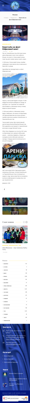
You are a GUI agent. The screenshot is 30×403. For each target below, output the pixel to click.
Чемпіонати (15, 320)
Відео (15, 273)
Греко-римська (15, 285)
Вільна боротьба (8, 356)
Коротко (15, 295)
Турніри (15, 314)
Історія (15, 266)
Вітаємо (18, 210)
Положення (15, 304)
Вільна (15, 276)
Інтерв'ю (15, 263)
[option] (15, 240)
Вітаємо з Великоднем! (13, 202)
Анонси (15, 270)
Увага (11, 200)
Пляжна (15, 301)
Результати (14, 17)
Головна (6, 17)
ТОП (19, 245)
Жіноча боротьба (8, 359)
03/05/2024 (5, 51)
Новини (15, 298)
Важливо (15, 282)
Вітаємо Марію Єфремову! (15, 211)
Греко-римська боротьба (11, 362)
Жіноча (5, 245)
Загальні (15, 292)
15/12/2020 (5, 252)
